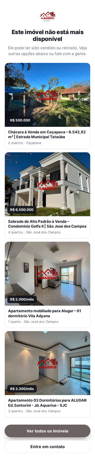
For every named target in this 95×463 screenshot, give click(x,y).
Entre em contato (47, 446)
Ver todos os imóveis (47, 430)
